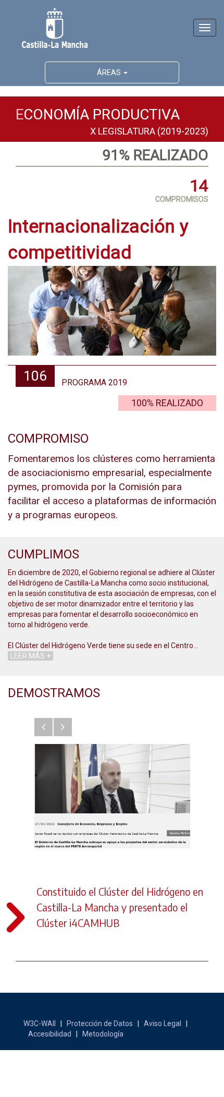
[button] (43, 727)
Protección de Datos (100, 1023)
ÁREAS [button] (109, 72)
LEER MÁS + (30, 656)
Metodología (102, 1034)
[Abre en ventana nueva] (112, 796)
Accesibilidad (49, 1034)
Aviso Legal (162, 1023)
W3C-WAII (39, 1023)
